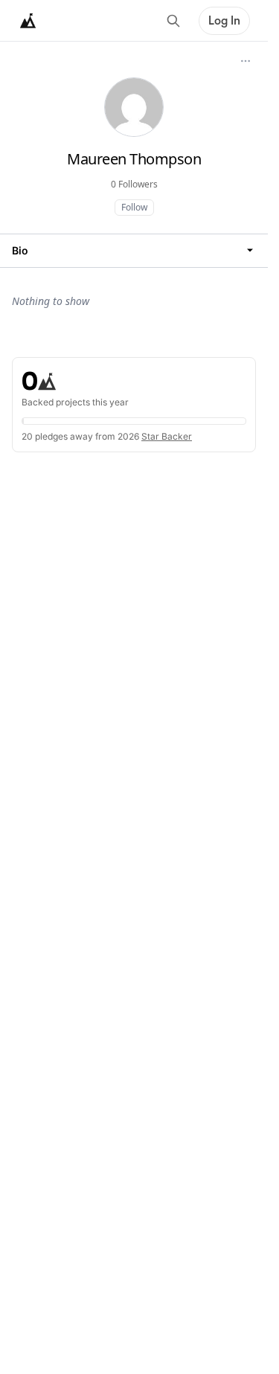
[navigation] (134, 250)
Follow (134, 207)
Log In (224, 21)
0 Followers (134, 184)
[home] (28, 20)
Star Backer (166, 436)
